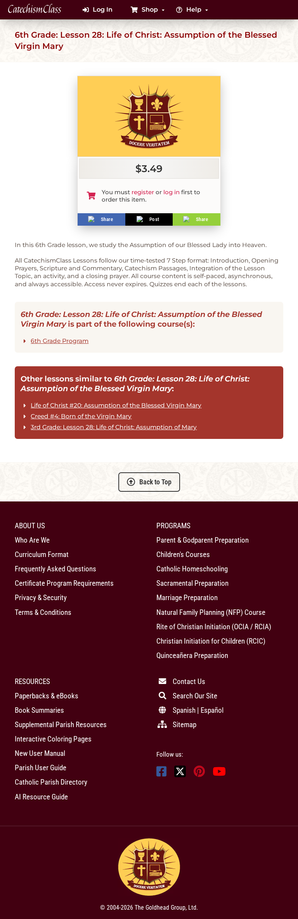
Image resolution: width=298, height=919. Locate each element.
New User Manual (40, 753)
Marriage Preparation (187, 597)
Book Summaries (39, 710)
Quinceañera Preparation (192, 655)
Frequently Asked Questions (55, 568)
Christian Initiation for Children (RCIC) (210, 641)
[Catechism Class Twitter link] (180, 775)
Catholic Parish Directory (51, 782)
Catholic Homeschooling (192, 568)
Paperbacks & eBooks (46, 695)
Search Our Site (195, 695)
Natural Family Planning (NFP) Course (210, 612)
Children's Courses (183, 554)
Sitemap (184, 724)
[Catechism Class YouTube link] (219, 773)
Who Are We (32, 540)
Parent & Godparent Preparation (202, 540)
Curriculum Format (42, 554)
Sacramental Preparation (192, 583)
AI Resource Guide (41, 796)
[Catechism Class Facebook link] (161, 773)
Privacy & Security (41, 597)
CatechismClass (34, 10)
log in (171, 192)
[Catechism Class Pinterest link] (199, 773)
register (143, 192)
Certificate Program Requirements (64, 583)
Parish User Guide (40, 767)
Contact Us (189, 681)
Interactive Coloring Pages (53, 739)
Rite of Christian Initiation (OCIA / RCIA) (213, 626)
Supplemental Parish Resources (61, 724)
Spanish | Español (198, 710)
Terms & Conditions (43, 612)
